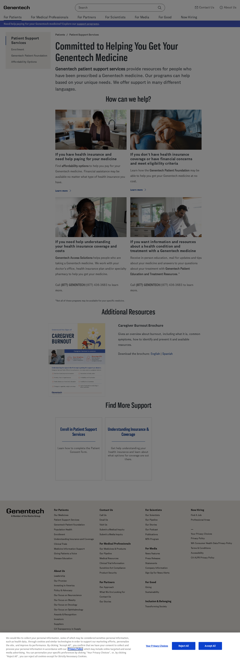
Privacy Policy (75, 649)
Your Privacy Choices (157, 646)
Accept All (210, 646)
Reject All (183, 646)
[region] (120, 646)
